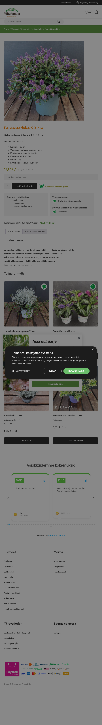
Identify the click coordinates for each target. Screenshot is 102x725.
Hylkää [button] (52, 371)
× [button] (93, 349)
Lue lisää (27, 363)
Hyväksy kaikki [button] (76, 371)
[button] (21, 371)
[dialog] (51, 362)
